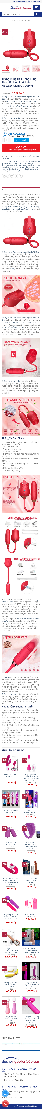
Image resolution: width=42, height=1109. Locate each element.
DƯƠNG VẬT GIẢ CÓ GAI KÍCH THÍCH (11, 811)
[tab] (21, 189)
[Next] (36, 44)
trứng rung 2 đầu (23, 165)
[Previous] (5, 44)
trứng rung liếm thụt (21, 169)
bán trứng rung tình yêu (16, 161)
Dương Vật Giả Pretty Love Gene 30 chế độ (11, 776)
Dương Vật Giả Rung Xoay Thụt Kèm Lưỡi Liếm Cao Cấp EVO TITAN (31, 1020)
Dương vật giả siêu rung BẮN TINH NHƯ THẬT (31, 985)
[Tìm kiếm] (37, 14)
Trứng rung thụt (9, 694)
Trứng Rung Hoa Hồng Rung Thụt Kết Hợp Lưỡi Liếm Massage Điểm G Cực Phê (21, 207)
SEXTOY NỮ (26, 21)
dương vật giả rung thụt (20, 106)
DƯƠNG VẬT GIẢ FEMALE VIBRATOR (31, 811)
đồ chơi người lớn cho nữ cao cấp (20, 619)
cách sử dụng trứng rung (22, 163)
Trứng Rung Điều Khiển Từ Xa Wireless (11, 844)
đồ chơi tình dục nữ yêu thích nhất (21, 101)
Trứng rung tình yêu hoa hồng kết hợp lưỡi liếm (21, 97)
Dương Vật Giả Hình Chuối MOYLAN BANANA (11, 985)
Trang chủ (16, 21)
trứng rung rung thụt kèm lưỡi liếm (20, 171)
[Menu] (4, 7)
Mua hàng (21, 140)
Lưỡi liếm (6, 677)
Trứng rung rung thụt (11, 381)
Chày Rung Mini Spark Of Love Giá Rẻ (11, 1019)
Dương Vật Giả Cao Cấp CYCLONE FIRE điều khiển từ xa (11, 951)
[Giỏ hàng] (36, 7)
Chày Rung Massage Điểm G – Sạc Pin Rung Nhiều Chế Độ (10, 916)
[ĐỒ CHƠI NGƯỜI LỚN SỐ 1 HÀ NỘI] (20, 7)
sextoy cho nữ (12, 165)
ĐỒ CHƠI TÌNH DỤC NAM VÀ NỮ (20, 156)
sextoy (12, 268)
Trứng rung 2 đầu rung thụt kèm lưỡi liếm (20, 252)
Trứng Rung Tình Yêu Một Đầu (31, 915)
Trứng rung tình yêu (8, 158)
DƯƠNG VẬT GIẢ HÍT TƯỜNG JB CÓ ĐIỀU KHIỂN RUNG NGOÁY (31, 951)
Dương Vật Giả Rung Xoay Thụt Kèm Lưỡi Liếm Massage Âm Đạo (10, 881)
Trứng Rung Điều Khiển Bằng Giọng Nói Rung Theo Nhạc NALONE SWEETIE (31, 777)
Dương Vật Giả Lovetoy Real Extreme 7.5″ (31, 880)
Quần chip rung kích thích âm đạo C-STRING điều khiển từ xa (31, 845)
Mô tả (4, 189)
